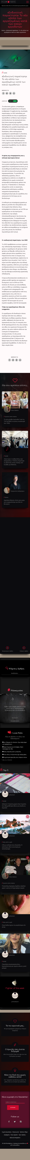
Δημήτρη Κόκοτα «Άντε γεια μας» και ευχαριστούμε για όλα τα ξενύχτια (14, 502)
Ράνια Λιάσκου (15, 410)
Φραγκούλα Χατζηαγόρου (17, 491)
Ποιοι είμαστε (14, 1135)
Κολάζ (5, 73)
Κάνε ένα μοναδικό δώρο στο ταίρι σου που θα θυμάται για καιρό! (15, 1055)
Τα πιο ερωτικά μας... (15, 1026)
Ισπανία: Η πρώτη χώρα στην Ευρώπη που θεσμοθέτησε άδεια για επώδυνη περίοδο (14, 806)
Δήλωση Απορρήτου (15, 1137)
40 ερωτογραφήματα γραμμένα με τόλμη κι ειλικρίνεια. (15, 1029)
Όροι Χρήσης (22, 1135)
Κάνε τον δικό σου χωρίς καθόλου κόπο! (15, 1076)
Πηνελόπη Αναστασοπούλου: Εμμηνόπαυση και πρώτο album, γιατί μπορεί (14, 966)
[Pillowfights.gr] (8, 2)
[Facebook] (3, 93)
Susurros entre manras (11, 416)
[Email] (13, 93)
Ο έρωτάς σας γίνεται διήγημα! (15, 1050)
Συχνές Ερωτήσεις (6, 1132)
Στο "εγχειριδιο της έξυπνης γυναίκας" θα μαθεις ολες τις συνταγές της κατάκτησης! (15, 1080)
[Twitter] (6, 93)
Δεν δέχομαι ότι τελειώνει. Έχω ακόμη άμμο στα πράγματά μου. (14, 743)
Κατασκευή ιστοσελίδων (19, 1143)
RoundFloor (17, 1145)
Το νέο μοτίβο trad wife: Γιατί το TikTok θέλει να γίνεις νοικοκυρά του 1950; (14, 421)
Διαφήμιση (7, 1135)
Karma (6, 497)
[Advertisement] (15, 582)
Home (3, 30)
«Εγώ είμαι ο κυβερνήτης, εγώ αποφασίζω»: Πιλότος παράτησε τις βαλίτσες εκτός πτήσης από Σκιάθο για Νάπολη (14, 461)
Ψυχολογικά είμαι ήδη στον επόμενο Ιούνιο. (15, 757)
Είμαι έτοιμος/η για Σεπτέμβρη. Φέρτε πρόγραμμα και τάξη (12, 748)
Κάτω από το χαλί (7, 842)
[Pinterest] (10, 93)
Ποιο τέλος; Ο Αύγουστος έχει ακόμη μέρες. (15, 754)
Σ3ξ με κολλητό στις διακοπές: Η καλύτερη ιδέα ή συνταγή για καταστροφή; (12, 847)
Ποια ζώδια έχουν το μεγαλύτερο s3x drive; (14, 926)
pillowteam (12, 795)
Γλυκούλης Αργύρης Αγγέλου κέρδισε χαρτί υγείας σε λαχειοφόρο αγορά (14, 887)
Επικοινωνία (15, 1132)
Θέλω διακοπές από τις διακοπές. (12, 751)
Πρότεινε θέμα (23, 1132)
